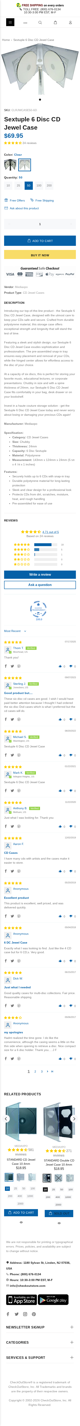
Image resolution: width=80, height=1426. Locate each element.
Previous (6, 1119)
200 (49, 185)
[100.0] (38, 609)
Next (74, 1119)
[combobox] (33, 22)
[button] (13, 143)
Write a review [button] (40, 574)
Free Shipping (44, 200)
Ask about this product (24, 208)
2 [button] (35, 1071)
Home (6, 39)
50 (28, 185)
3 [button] (42, 1071)
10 (8, 185)
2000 (20, 1203)
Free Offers (17, 200)
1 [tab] (40, 100)
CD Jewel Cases (33, 292)
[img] (13, 642)
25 (18, 185)
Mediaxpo (21, 287)
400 (20, 1196)
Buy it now (40, 255)
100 (39, 185)
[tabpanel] (40, 69)
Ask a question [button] (40, 585)
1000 (30, 1196)
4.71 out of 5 (50, 532)
